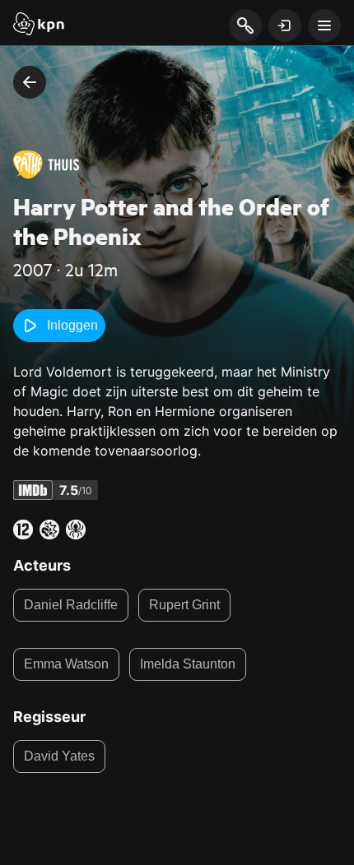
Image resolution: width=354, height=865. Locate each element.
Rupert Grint (184, 605)
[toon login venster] (284, 25)
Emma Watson (66, 664)
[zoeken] (245, 26)
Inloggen (72, 325)
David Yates (59, 756)
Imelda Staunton (187, 664)
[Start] (39, 25)
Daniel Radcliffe (71, 605)
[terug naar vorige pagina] (29, 82)
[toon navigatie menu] (324, 25)
